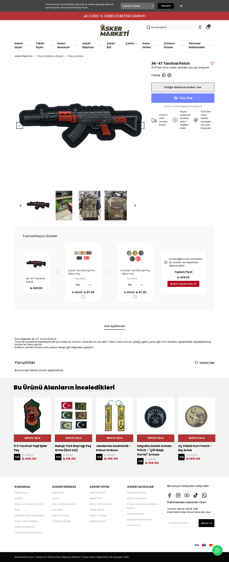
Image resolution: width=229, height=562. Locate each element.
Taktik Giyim (40, 45)
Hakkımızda (21, 492)
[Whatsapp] (204, 495)
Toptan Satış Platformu (28, 532)
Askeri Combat (98, 515)
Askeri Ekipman (88, 45)
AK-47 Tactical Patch (35, 280)
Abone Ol (206, 523)
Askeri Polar (96, 498)
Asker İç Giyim (98, 492)
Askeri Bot (111, 45)
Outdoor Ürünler (169, 45)
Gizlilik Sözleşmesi (25, 527)
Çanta (129, 43)
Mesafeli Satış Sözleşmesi (29, 515)
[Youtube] (187, 495)
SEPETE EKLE (32, 438)
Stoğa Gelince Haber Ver (183, 87)
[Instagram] (178, 495)
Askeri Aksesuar (63, 45)
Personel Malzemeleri (197, 45)
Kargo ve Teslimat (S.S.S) (29, 504)
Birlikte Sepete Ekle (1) (183, 284)
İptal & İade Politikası (26, 521)
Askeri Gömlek (98, 521)
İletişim (19, 498)
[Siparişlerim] (200, 27)
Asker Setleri (146, 45)
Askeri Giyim (18, 45)
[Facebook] (169, 495)
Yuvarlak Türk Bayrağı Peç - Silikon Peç (135, 272)
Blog (17, 509)
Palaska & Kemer (137, 492)
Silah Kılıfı (57, 509)
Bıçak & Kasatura (137, 498)
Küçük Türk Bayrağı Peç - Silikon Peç (82, 272)
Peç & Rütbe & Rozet (51, 56)
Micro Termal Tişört (101, 504)
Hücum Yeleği (60, 515)
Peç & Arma (75, 56)
